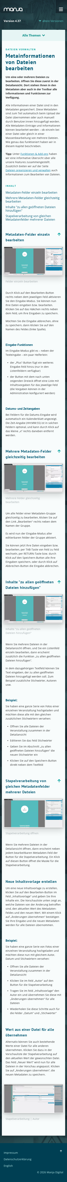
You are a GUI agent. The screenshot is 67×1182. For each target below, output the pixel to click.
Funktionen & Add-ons (34, 154)
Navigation (61, 9)
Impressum (11, 1152)
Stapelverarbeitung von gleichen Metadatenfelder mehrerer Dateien (30, 218)
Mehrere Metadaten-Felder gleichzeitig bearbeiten (33, 199)
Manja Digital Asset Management (13, 9)
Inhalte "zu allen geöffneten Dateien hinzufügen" (31, 209)
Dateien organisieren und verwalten (28, 170)
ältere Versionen (52, 21)
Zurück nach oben (59, 234)
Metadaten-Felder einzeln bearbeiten (31, 192)
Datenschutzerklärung (17, 1159)
